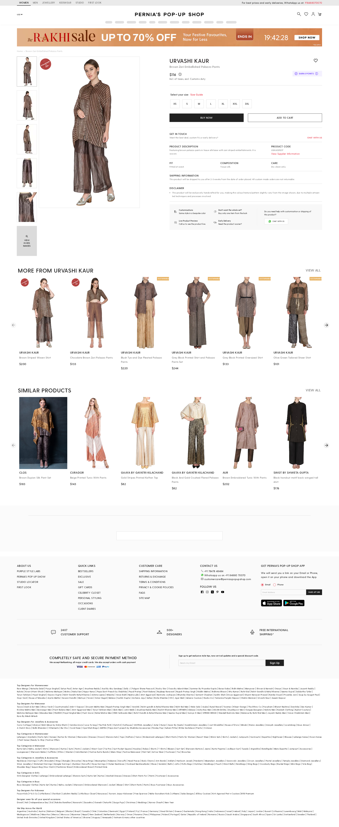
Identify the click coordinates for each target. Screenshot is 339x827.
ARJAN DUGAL (219, 710)
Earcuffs (122, 761)
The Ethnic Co (254, 707)
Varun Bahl (121, 695)
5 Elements (54, 728)
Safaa (149, 698)
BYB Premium (247, 793)
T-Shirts (162, 749)
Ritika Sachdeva (186, 728)
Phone (280, 584)
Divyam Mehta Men (95, 707)
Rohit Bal (245, 691)
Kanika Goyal (275, 695)
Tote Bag (306, 764)
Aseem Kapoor (279, 698)
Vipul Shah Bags (90, 728)
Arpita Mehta (53, 698)
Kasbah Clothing (285, 710)
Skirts (225, 737)
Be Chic (64, 728)
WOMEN (24, 2)
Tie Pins (107, 749)
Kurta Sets (43, 737)
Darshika (295, 707)
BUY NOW (206, 117)
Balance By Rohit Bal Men (253, 713)
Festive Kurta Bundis (99, 752)
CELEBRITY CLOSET (89, 592)
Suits (71, 749)
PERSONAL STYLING (90, 597)
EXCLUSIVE (84, 576)
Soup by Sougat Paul (309, 695)
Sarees (53, 737)
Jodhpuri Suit (233, 749)
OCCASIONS (85, 603)
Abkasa (191, 710)
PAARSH (57, 713)
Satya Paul (66, 688)
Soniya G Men (194, 713)
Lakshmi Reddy (70, 793)
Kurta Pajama (218, 749)
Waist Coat (96, 749)
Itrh (171, 698)
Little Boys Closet (87, 793)
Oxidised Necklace (135, 764)
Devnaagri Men (44, 710)
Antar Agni (78, 688)
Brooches (186, 752)
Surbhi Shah (219, 695)
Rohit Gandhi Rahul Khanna (76, 695)
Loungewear (23, 752)
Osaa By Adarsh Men (178, 688)
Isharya (36, 725)
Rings (58, 761)
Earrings (32, 761)
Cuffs (40, 761)
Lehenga (44, 776)
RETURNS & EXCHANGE (152, 576)
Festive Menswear (131, 752)
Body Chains (148, 761)
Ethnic (61, 752)
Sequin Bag (37, 767)
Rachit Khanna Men (167, 710)
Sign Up (275, 662)
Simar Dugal (101, 698)
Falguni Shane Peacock (143, 688)
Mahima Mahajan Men (27, 713)
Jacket (112, 785)
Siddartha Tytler (303, 691)
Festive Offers (53, 740)
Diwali (20, 802)
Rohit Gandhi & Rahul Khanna (265, 691)
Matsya (81, 698)
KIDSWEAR (65, 2)
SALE (81, 581)
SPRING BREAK (210, 713)
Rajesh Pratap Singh (186, 691)
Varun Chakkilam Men (298, 713)
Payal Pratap (135, 691)
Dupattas (266, 737)
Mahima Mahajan (54, 691)
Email (267, 584)
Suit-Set (180, 749)
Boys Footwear (158, 785)
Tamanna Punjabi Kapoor (227, 698)
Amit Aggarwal (148, 695)
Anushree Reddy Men (146, 710)
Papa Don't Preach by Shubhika (112, 691)
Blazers (171, 749)
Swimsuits (255, 737)
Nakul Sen (77, 691)
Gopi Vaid (22, 698)
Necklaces (22, 761)
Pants (77, 749)
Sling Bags (253, 764)
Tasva (20, 707)
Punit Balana (149, 691)
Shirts (45, 749)
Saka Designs (187, 793)
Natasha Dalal (37, 688)
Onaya (278, 688)
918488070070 (313, 2)
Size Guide (196, 94)
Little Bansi (45, 793)
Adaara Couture (194, 698)
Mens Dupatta (280, 749)
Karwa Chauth (156, 802)
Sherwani (54, 749)
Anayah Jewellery (274, 725)
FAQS (142, 592)
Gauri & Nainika (290, 688)
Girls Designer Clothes (27, 776)
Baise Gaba (224, 688)
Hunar (163, 725)
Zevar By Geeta (175, 725)
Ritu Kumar (234, 691)
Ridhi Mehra (237, 688)
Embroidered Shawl (83, 767)
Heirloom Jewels (184, 761)
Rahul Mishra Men (103, 713)
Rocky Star (161, 688)
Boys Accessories (176, 785)
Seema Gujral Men (177, 713)
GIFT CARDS (85, 587)
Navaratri (77, 802)
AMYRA (103, 728)
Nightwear (278, 737)
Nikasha (110, 695)
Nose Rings (88, 761)
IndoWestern (81, 752)
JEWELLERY (48, 2)
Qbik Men (117, 710)
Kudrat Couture (302, 710)
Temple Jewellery (291, 761)
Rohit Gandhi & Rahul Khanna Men (150, 713)
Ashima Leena (98, 695)
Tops (122, 737)
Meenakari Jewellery (215, 761)
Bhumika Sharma (185, 695)
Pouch (218, 764)
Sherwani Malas (38, 752)
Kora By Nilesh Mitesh (27, 716)
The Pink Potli (104, 725)
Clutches (198, 764)
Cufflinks (52, 752)
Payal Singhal (39, 695)
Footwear (170, 752)
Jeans (207, 749)
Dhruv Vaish (47, 707)
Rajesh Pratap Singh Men (118, 707)
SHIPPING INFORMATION (153, 571)
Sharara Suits (79, 776)
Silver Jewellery (24, 764)
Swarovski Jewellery (236, 761)
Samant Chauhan (204, 695)
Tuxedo (245, 749)
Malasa (112, 698)
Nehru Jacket (34, 749)
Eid (51, 802)
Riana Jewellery (256, 725)
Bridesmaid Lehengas (153, 737)
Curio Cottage (24, 725)
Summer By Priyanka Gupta (203, 688)
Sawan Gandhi (69, 698)
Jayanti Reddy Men (276, 713)
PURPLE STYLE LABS (28, 571)
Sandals (162, 764)
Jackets (233, 737)
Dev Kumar (306, 707)
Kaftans (130, 737)
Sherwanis (82, 737)
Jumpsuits (244, 737)
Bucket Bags (283, 764)
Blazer (120, 785)
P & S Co (33, 793)
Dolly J (127, 688)
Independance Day (39, 802)
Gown (101, 737)
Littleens (175, 793)
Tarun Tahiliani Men (102, 710)
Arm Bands (161, 761)
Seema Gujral (287, 691)
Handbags (209, 764)
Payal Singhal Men (72, 713)
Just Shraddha (216, 725)
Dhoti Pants (171, 737)
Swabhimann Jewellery (196, 725)
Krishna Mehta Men (26, 710)
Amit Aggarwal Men (81, 710)
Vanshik (135, 707)
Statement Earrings (43, 764)
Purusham (268, 707)
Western (70, 752)
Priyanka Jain (290, 695)
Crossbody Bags (268, 764)
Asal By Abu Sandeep (112, 688)
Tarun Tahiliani (24, 695)
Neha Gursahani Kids (159, 793)
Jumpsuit (293, 749)
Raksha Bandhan (63, 802)
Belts (170, 764)
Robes (146, 749)
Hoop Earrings (99, 764)
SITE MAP (144, 597)
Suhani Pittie (171, 728)
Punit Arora (87, 713)
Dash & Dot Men (32, 707)
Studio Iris (208, 698)
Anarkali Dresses (114, 776)
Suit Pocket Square (122, 749)
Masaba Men (46, 713)
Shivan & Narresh (265, 688)
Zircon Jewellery (256, 761)
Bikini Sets (216, 737)
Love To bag (91, 725)
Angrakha (255, 749)
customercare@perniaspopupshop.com (227, 579)
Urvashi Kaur (189, 60)
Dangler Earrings (62, 764)
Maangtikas (100, 761)
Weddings (142, 802)
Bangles (66, 761)
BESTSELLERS (85, 571)
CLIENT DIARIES (87, 608)
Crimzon (208, 728)
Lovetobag (290, 725)
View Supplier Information (285, 153)
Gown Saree (316, 737)
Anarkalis (32, 737)
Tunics (138, 737)
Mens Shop (116, 752)
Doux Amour (303, 725)
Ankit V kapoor (77, 707)
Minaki (244, 725)
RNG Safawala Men (123, 713)
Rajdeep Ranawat (165, 691)
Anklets (171, 761)
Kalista (20, 691)
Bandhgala (267, 749)
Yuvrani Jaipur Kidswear (121, 793)
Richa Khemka (161, 698)
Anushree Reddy (92, 688)
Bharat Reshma (282, 707)
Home (20, 51)
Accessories (305, 749)
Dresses (92, 737)
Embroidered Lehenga (60, 776)
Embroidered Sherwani (96, 785)
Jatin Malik (129, 710)
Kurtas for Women (66, 737)
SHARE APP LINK (314, 592)
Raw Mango (23, 688)
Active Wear (158, 752)
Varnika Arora (76, 725)
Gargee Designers (254, 710)
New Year (169, 802)
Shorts (154, 749)
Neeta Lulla (133, 695)
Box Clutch (49, 767)
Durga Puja (118, 802)
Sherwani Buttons (194, 749)
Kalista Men (269, 710)
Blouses (288, 737)
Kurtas (64, 749)
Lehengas (21, 737)
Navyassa (102, 793)
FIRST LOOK (94, 2)
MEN (35, 2)
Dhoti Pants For (139, 776)
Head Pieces (134, 761)
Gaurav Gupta (54, 695)
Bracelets (49, 761)
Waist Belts (228, 764)
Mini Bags (296, 764)
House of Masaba (37, 698)
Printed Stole (101, 767)
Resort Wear (203, 737)
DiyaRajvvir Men (236, 710)
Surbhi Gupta (123, 698)
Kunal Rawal (215, 707)
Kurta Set (92, 776)
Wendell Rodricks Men (228, 713)
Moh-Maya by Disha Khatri (55, 725)
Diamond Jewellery (310, 761)
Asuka (205, 707)
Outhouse (127, 725)
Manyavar (250, 688)
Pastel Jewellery (273, 761)
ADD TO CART (285, 117)
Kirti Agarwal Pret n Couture (225, 793)
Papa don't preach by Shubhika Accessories (129, 728)
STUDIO (80, 2)
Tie (178, 752)
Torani (90, 698)
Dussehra (88, 802)
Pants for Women (187, 737)
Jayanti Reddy (307, 688)
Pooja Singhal (52, 688)
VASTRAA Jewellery (143, 725)
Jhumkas (76, 764)
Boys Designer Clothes (27, 785)
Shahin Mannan (248, 698)
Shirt (127, 785)
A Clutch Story (24, 728)
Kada (146, 764)
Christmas (131, 802)
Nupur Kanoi (89, 691)
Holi (27, 802)
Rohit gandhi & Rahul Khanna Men (157, 707)
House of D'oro (232, 725)
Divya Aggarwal (235, 695)
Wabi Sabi (195, 707)
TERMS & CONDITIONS (152, 581)
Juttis (177, 764)
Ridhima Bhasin (219, 691)
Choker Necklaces (115, 764)
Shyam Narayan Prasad (256, 695)
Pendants (198, 761)
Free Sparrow (141, 793)
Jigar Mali (179, 698)
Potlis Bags (187, 764)
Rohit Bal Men (182, 707)
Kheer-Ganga (239, 707)
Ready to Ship (37, 740)
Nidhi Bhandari (39, 728)
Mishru (67, 691)
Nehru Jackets (65, 785)
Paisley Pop (157, 728)
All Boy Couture (203, 793)
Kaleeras (112, 761)
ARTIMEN (182, 710)
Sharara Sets (112, 737)
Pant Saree (24, 740)
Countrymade (61, 707)
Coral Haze (75, 728)
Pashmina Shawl (64, 767)
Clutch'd (117, 725)
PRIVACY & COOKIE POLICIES (156, 587)
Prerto (199, 728)
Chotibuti (56, 793)
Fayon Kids (22, 793)
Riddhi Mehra (203, 691)
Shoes (154, 764)
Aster (156, 725)
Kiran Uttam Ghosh (34, 691)
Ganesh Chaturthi (102, 802)
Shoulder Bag (23, 767)
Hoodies (137, 749)
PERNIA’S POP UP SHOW (31, 576)
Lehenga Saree (301, 737)
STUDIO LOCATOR (27, 581)
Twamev (227, 707)
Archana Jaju (138, 698)
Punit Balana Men (61, 710)
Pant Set (146, 752)
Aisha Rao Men (204, 710)
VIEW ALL (313, 270)
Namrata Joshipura (166, 695)
